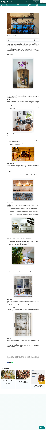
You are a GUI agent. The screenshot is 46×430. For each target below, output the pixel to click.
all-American (15, 50)
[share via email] (14, 363)
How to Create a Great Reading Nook (38, 386)
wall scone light (36, 309)
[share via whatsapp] (12, 363)
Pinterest (36, 240)
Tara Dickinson (9, 35)
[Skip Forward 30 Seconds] (35, 40)
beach (32, 49)
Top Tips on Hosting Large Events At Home (23, 382)
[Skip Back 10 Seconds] (33, 40)
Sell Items (42, 2)
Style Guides (14, 35)
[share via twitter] (10, 363)
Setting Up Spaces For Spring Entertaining (8, 381)
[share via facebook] (8, 363)
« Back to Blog (10, 365)
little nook (13, 208)
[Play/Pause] (9, 40)
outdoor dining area (19, 243)
